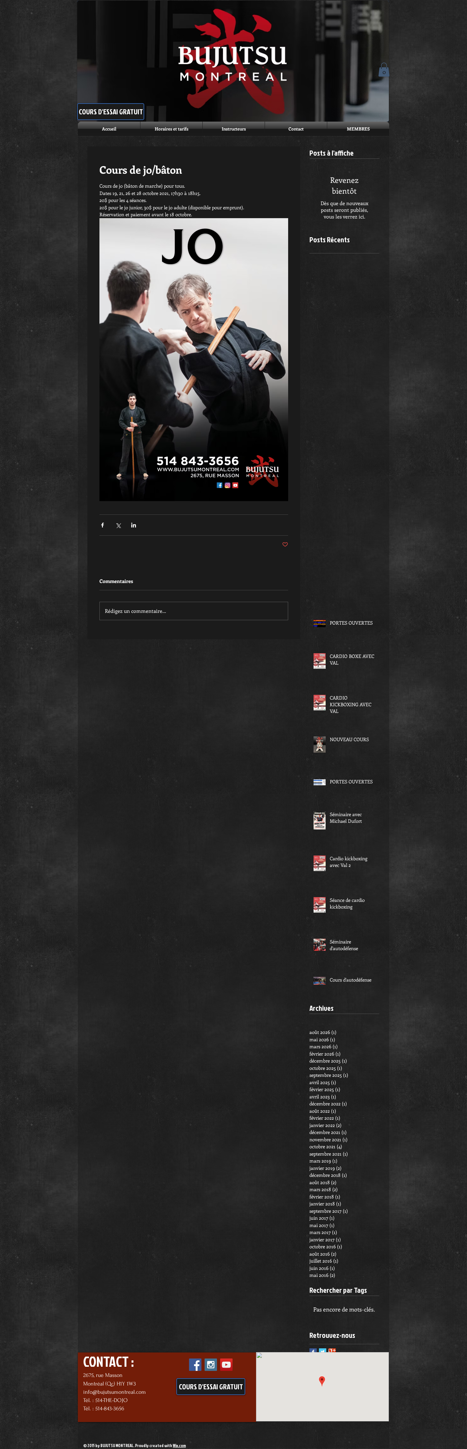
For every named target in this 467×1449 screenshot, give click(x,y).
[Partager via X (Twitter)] (118, 525)
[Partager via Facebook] (102, 525)
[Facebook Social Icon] (195, 1364)
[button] (384, 70)
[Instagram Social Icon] (211, 1364)
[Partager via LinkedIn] (134, 525)
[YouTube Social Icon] (226, 1364)
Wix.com (179, 1445)
